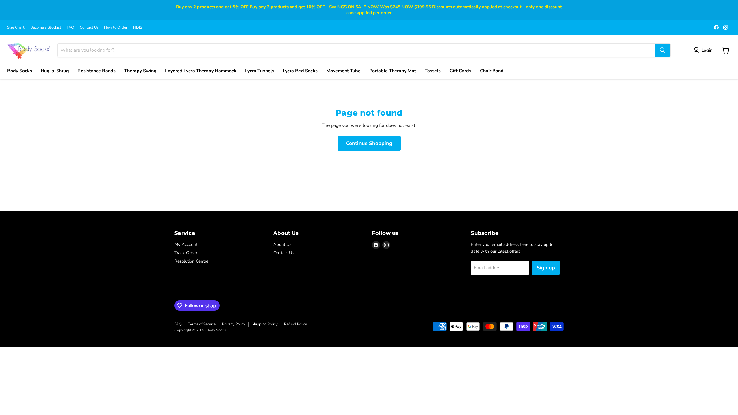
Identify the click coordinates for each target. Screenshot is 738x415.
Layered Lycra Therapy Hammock (200, 71)
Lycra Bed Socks (300, 71)
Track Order (185, 253)
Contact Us (89, 27)
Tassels (433, 71)
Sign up (545, 267)
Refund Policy (295, 324)
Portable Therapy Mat (392, 71)
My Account (185, 244)
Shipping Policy (265, 324)
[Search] (662, 50)
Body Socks (19, 71)
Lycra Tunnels (259, 71)
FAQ (70, 27)
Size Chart (16, 27)
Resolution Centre (191, 261)
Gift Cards (460, 71)
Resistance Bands (97, 71)
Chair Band (492, 71)
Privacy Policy (233, 324)
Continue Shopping (369, 143)
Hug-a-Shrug (55, 71)
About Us (282, 244)
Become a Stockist (45, 27)
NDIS (137, 27)
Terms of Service (202, 324)
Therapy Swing (140, 71)
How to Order (115, 27)
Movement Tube (343, 71)
